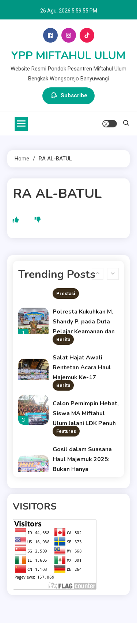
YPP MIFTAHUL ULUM (68, 55)
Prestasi (65, 293)
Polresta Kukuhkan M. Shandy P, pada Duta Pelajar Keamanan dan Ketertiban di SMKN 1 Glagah (84, 331)
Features (66, 431)
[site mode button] (109, 123)
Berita (63, 339)
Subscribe (74, 95)
